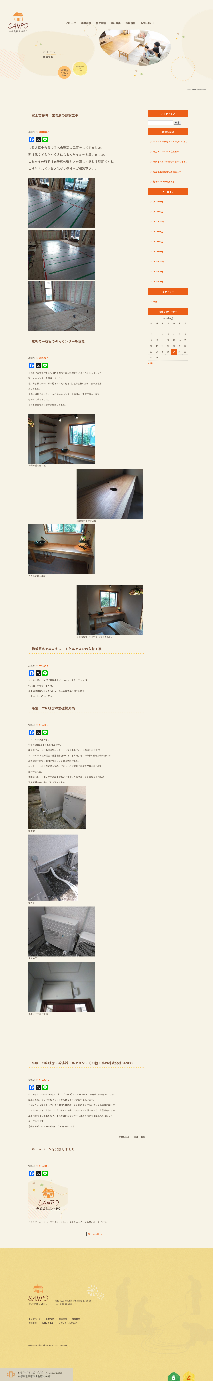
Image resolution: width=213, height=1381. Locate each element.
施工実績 (100, 23)
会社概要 (115, 23)
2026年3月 (158, 201)
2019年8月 (158, 281)
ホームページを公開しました (53, 1149)
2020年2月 (158, 241)
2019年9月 (158, 271)
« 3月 (150, 363)
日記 (155, 301)
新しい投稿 (95, 1234)
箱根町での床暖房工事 (164, 181)
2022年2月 (158, 211)
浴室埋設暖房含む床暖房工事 (167, 171)
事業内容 (85, 23)
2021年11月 (158, 221)
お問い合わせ (148, 23)
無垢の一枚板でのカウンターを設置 (58, 341)
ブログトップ (168, 113)
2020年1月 (158, 251)
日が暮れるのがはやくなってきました (170, 161)
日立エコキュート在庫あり (166, 151)
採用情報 (130, 23)
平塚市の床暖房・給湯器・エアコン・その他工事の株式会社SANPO (82, 1062)
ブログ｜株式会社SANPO (196, 89)
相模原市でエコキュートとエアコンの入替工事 (67, 648)
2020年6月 (158, 231)
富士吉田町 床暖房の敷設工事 (55, 115)
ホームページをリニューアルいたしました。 (170, 141)
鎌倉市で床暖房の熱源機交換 (53, 708)
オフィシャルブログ (68, 1323)
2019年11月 (158, 261)
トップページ (70, 23)
